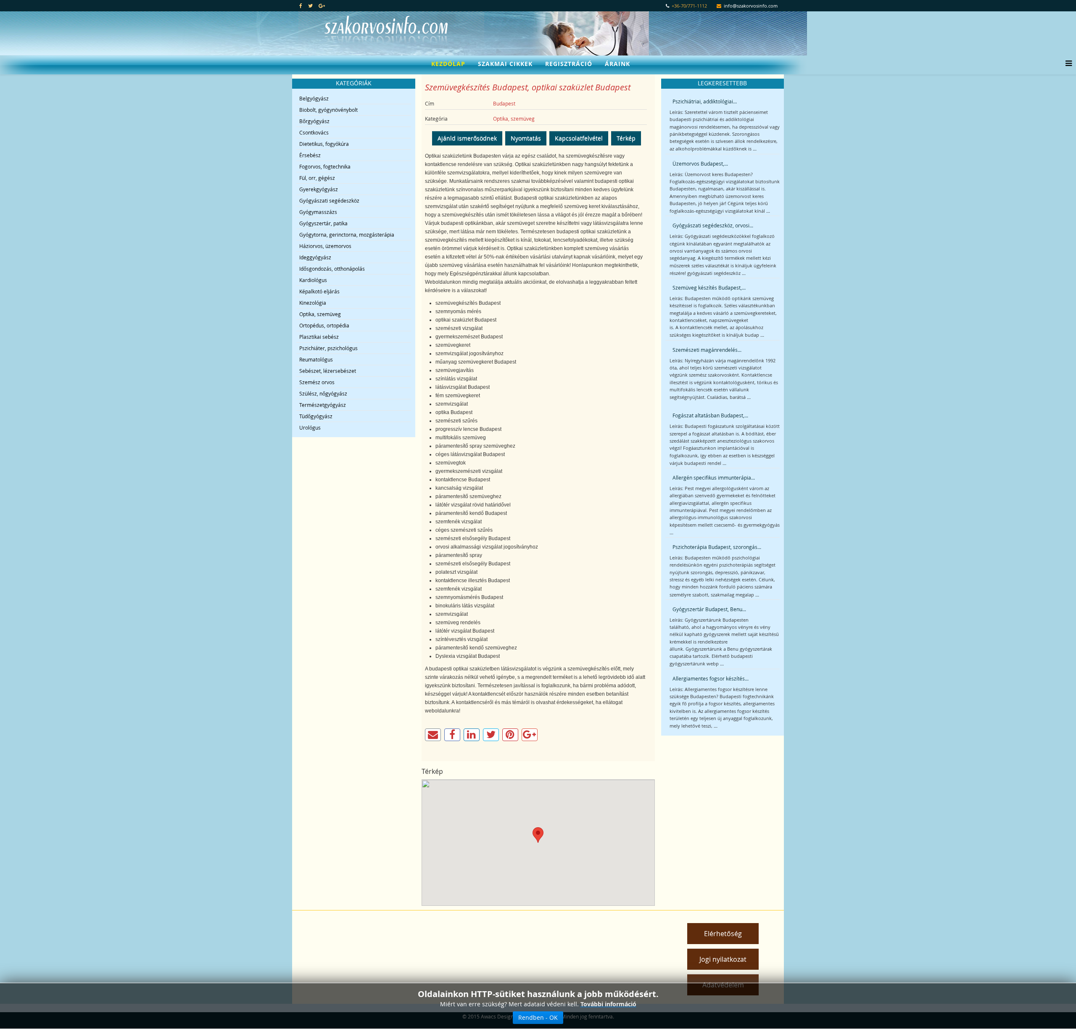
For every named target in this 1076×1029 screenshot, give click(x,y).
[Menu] (1066, 64)
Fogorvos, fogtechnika (325, 166)
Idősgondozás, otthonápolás (332, 268)
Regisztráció (568, 64)
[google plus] (322, 5)
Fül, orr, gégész (317, 177)
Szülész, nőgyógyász (323, 393)
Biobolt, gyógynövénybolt (328, 109)
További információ (608, 1004)
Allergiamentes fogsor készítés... (710, 678)
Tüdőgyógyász (315, 416)
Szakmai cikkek (505, 64)
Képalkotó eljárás (319, 291)
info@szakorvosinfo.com (751, 6)
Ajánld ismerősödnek (467, 138)
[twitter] (310, 5)
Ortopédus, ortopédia (324, 325)
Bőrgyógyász (314, 121)
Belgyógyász (314, 98)
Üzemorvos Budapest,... (700, 163)
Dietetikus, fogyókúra (324, 143)
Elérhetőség (723, 933)
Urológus (310, 427)
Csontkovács (314, 132)
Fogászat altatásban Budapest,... (710, 415)
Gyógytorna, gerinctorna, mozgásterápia (346, 234)
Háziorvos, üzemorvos (325, 246)
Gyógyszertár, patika (323, 223)
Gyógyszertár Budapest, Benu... (709, 609)
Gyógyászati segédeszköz (329, 200)
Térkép (626, 138)
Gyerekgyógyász (318, 189)
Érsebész (310, 155)
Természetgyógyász (322, 404)
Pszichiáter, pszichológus (328, 348)
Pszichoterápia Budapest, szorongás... (716, 547)
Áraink (617, 64)
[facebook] (300, 5)
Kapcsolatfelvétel (579, 138)
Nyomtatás (526, 138)
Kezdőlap (448, 64)
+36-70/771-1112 (689, 6)
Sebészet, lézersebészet (327, 370)
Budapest (504, 103)
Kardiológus (313, 280)
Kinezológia (312, 302)
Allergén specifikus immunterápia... (713, 477)
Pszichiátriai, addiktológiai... (704, 101)
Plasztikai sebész (319, 336)
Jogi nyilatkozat (722, 959)
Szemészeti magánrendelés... (706, 349)
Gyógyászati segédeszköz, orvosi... (712, 225)
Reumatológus (316, 359)
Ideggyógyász (315, 257)
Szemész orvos (317, 382)
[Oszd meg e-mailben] (433, 734)
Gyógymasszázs (318, 211)
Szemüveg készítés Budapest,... (709, 287)
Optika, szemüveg (320, 314)
